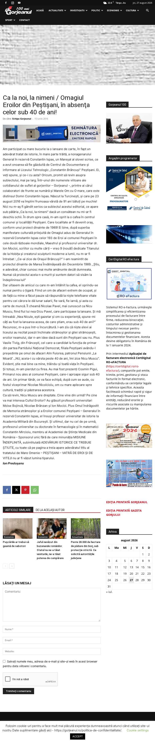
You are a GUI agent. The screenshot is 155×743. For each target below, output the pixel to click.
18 (116, 573)
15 (143, 567)
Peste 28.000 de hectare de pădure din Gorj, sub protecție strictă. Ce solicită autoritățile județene (85, 550)
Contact (24, 19)
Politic (95, 10)
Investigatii (77, 10)
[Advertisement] (77, 55)
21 (137, 573)
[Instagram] (12, 3)
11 (116, 567)
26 (125, 580)
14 (137, 567)
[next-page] (11, 566)
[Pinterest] (25, 490)
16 (149, 567)
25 (116, 580)
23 (149, 573)
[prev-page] (5, 566)
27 (131, 580)
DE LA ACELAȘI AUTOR (50, 510)
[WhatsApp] (35, 490)
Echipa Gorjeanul (21, 118)
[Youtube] (19, 3)
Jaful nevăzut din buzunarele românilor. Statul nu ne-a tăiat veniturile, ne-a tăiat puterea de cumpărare (50, 550)
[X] (16, 490)
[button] (147, 10)
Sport (8, 19)
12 (125, 567)
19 (125, 573)
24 (109, 580)
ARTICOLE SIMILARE (18, 510)
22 (143, 573)
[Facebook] (6, 3)
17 (109, 573)
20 (131, 573)
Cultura (131, 10)
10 (109, 567)
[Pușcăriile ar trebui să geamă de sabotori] (17, 528)
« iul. (109, 592)
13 (131, 567)
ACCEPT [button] (77, 736)
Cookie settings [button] (138, 730)
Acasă (40, 10)
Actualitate (56, 10)
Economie (113, 10)
